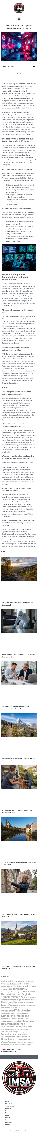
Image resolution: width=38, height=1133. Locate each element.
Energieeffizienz (12, 1002)
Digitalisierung (28, 997)
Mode (7, 1110)
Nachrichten (9, 1113)
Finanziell (8, 1104)
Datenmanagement (17, 992)
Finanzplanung (14, 1005)
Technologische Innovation (14, 1034)
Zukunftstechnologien (23, 1044)
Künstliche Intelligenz (15, 1015)
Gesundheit (9, 1106)
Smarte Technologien (8, 1029)
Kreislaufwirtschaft (8, 1013)
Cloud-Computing (21, 986)
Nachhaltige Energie (22, 1018)
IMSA (7, 1101)
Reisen (7, 1117)
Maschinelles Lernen (8, 1018)
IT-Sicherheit (23, 1010)
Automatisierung (10, 981)
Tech (7, 1120)
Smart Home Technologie (22, 1029)
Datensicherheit (11, 994)
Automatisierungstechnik (27, 981)
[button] (19, 19)
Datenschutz (30, 991)
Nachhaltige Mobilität (9, 1021)
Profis (3, 1049)
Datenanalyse (6, 992)
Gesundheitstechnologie (27, 1005)
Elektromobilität (28, 1000)
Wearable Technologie (9, 1042)
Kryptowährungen (22, 1013)
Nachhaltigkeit (27, 1021)
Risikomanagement (24, 1026)
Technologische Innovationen (15, 1037)
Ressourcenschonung (8, 1026)
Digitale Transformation (16, 995)
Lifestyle (8, 1108)
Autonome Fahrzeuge (10, 984)
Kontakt (8, 1124)
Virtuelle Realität (24, 1039)
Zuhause (8, 1122)
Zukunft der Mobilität (25, 1042)
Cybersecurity (18, 988)
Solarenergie (21, 1032)
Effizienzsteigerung (10, 1000)
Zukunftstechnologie (7, 1044)
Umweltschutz (9, 1039)
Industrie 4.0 (7, 1007)
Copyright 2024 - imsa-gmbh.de (19, 1131)
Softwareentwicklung (9, 1032)
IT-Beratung (18, 1008)
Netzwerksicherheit (13, 1023)
